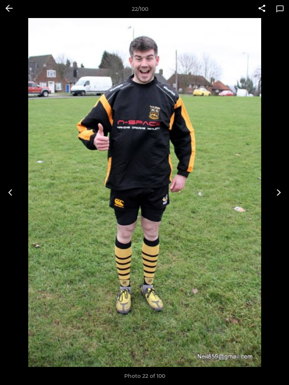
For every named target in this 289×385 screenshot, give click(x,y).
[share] (261, 9)
